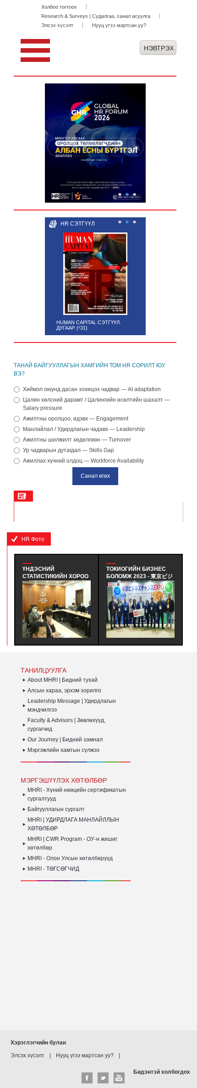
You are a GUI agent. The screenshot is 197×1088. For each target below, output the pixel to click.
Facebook (87, 1077)
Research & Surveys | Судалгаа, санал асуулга (95, 16)
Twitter (103, 1077)
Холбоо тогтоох (59, 7)
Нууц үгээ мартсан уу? (119, 25)
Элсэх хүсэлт (57, 25)
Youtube (119, 1077)
